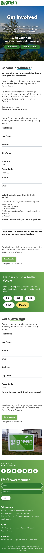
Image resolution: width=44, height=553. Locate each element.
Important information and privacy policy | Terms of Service (22, 546)
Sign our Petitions (7, 516)
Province (6, 161)
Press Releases (6, 540)
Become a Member (23, 516)
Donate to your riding (23, 513)
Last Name (7, 136)
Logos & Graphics (20, 540)
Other (7, 216)
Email (4, 186)
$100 (9, 305)
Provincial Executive (28, 528)
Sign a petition (30, 47)
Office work (9, 209)
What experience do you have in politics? (21, 220)
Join (6, 498)
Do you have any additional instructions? (21, 392)
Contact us (33, 540)
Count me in (9, 259)
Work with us (6, 519)
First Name (7, 128)
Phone (5, 178)
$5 (7, 298)
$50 (30, 298)
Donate (22, 305)
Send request (9, 417)
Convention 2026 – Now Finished (13, 510)
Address (6, 145)
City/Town (6, 153)
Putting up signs (11, 206)
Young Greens (6, 531)
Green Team (14, 528)
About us (4, 528)
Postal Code (7, 169)
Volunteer (12, 47)
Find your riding (7, 513)
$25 (18, 298)
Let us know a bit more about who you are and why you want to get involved (22, 233)
